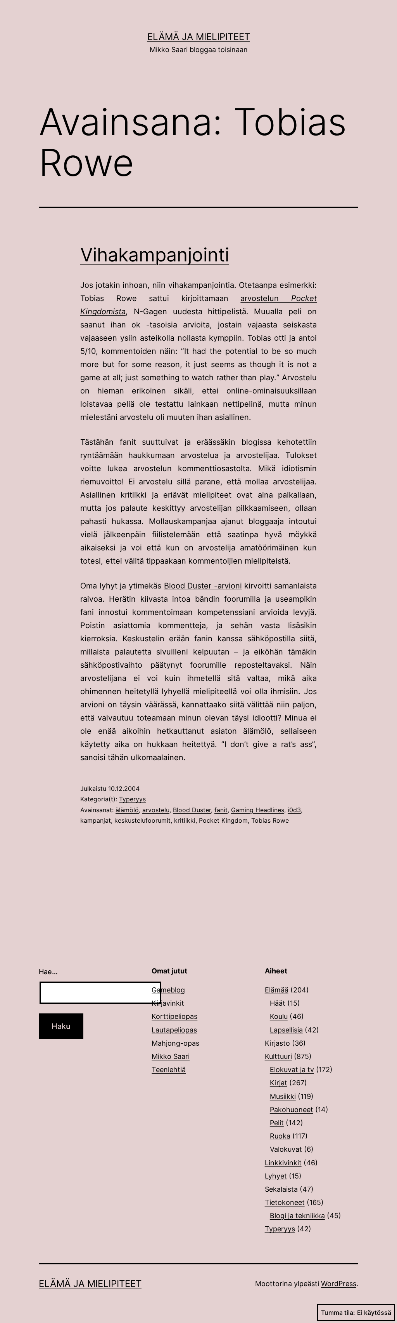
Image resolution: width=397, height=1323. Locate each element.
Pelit (277, 1123)
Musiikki (283, 1096)
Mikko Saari (171, 1056)
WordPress (338, 1283)
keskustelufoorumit (142, 820)
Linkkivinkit (283, 1163)
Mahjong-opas (175, 1043)
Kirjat (278, 1083)
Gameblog (168, 990)
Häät (277, 1003)
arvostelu (155, 810)
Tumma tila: (338, 1312)
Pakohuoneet (291, 1109)
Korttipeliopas (174, 1016)
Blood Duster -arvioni (203, 585)
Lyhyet (276, 1176)
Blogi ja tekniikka (297, 1216)
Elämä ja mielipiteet (198, 36)
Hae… (48, 972)
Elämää (276, 990)
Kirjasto (277, 1043)
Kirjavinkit (168, 1003)
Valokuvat (286, 1149)
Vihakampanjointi (154, 254)
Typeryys (132, 799)
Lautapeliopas (174, 1030)
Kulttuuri (278, 1056)
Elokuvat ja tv (292, 1069)
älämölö (127, 810)
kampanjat (95, 820)
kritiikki (184, 820)
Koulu (279, 1016)
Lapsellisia (286, 1030)
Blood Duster (192, 810)
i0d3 (294, 810)
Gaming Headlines (257, 810)
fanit (221, 810)
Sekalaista (281, 1189)
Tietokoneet (285, 1202)
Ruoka (280, 1136)
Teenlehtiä (169, 1069)
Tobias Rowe (270, 820)
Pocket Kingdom (223, 820)
